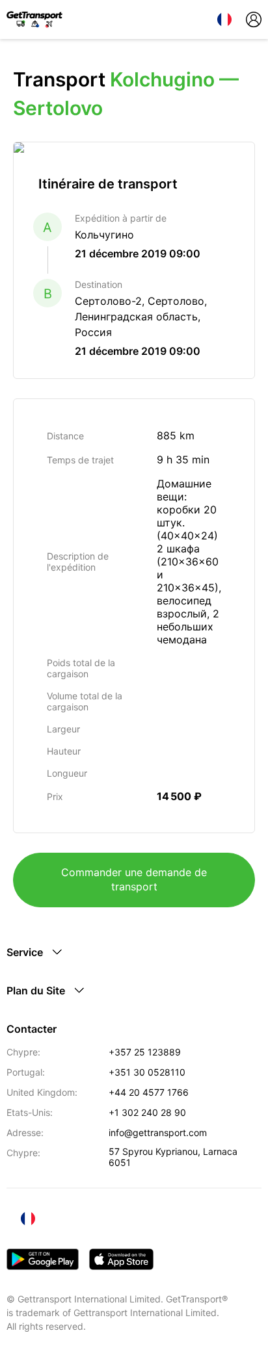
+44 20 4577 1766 (149, 1092)
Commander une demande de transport (134, 879)
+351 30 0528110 (147, 1072)
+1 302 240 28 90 (147, 1112)
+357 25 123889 (145, 1051)
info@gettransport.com (158, 1132)
